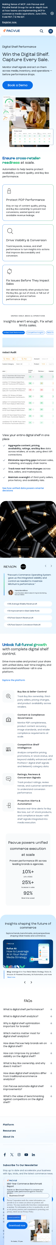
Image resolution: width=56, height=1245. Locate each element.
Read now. (11, 977)
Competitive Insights (35, 332)
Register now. (9, 22)
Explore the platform (13, 680)
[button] (25, 982)
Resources (9, 1130)
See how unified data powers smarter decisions (23, 489)
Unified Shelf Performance (14, 332)
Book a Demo (17, 85)
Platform (8, 1124)
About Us (8, 1136)
